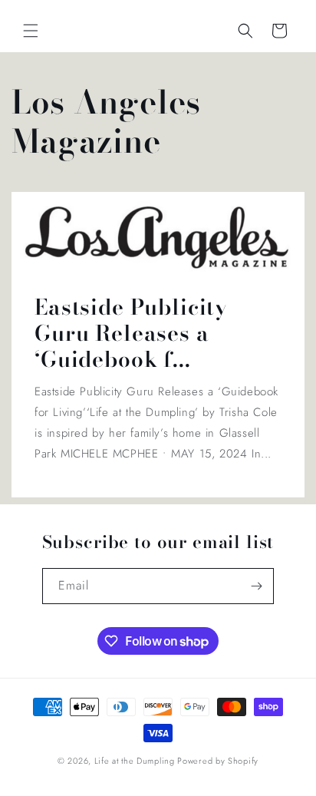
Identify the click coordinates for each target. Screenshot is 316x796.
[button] (31, 31)
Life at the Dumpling (134, 761)
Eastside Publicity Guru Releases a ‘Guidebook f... (131, 333)
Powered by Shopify (217, 761)
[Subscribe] (256, 586)
